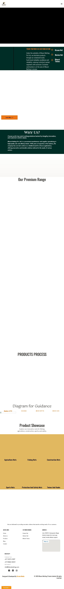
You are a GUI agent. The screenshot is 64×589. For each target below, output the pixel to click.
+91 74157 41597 (10, 559)
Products (5, 538)
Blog (4, 541)
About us (5, 536)
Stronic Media (20, 576)
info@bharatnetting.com (12, 567)
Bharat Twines (26, 538)
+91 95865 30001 (10, 562)
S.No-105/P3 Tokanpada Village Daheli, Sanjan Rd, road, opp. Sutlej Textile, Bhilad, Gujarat (50, 535)
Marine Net (25, 536)
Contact (5, 544)
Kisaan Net (25, 533)
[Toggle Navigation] (52, 4)
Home (4, 533)
